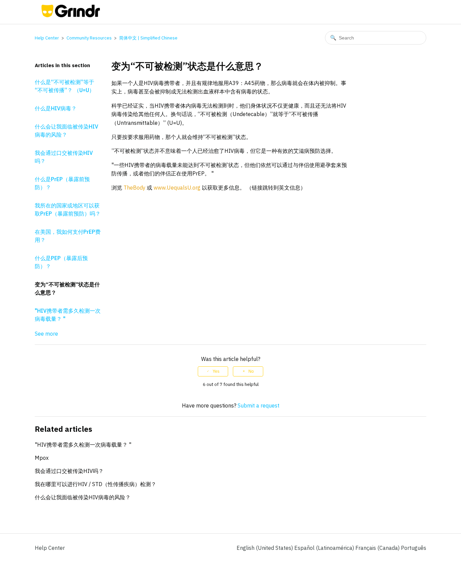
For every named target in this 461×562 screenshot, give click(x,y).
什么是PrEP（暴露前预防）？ (62, 183)
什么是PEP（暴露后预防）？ (61, 262)
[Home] (71, 15)
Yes (216, 371)
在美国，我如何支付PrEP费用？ (68, 235)
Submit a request (258, 405)
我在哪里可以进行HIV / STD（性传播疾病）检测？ (95, 484)
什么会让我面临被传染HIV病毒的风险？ (66, 130)
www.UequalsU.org (177, 187)
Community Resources (89, 38)
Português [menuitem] (413, 547)
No (251, 371)
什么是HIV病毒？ (56, 108)
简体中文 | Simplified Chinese (148, 38)
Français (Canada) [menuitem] (378, 547)
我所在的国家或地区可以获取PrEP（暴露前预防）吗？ (68, 209)
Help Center (47, 38)
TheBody (134, 187)
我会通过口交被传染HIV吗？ (64, 156)
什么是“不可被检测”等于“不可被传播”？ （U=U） (64, 86)
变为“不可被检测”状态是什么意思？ (67, 288)
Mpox (42, 457)
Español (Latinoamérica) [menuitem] (324, 547)
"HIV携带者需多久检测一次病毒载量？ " (68, 314)
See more (46, 333)
